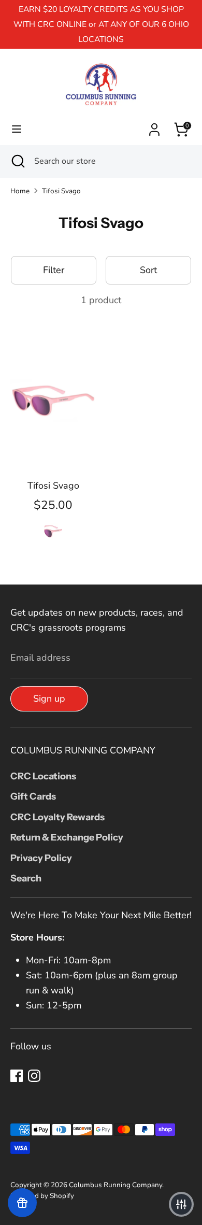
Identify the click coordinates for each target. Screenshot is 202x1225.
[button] (181, 1204)
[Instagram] (34, 1076)
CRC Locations (43, 776)
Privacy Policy (41, 858)
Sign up (49, 698)
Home (20, 191)
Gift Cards (33, 796)
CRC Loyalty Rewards (57, 817)
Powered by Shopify (42, 1196)
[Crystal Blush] (53, 528)
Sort (148, 270)
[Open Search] (17, 161)
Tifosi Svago (61, 191)
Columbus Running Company (115, 1185)
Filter (53, 270)
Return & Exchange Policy (66, 837)
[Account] (154, 126)
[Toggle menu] (16, 129)
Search (25, 878)
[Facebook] (16, 1076)
